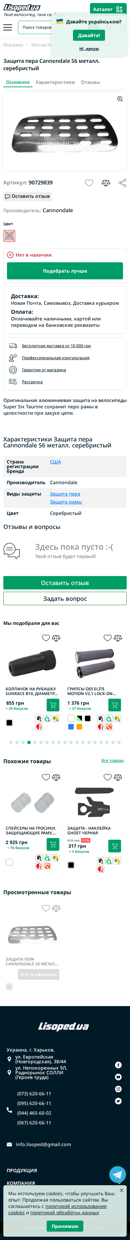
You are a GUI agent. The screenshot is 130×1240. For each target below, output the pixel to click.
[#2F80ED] (71, 726)
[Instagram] (118, 1089)
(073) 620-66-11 (34, 1093)
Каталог (103, 9)
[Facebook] (118, 1065)
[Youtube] (118, 1077)
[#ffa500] (79, 726)
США (55, 461)
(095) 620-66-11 (34, 1103)
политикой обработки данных (64, 1212)
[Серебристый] (9, 236)
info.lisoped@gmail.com (43, 1144)
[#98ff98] (79, 718)
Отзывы (90, 82)
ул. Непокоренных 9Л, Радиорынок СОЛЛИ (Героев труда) (41, 1073)
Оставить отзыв (65, 583)
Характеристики (55, 82)
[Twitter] (118, 1101)
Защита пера (65, 494)
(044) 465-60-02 (34, 1113)
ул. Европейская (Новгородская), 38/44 (40, 1059)
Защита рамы (66, 501)
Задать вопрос (65, 598)
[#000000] (87, 718)
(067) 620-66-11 (34, 1122)
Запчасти (42, 44)
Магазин (13, 45)
